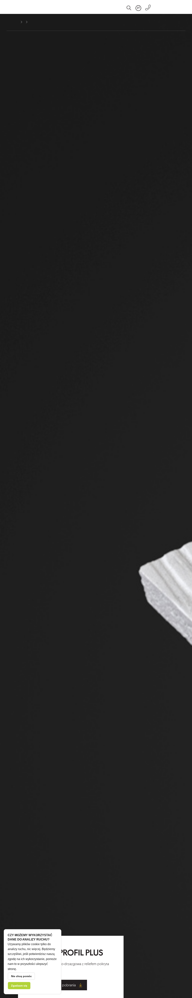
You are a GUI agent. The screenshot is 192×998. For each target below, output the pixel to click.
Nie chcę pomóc (21, 976)
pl (138, 7)
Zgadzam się (19, 985)
